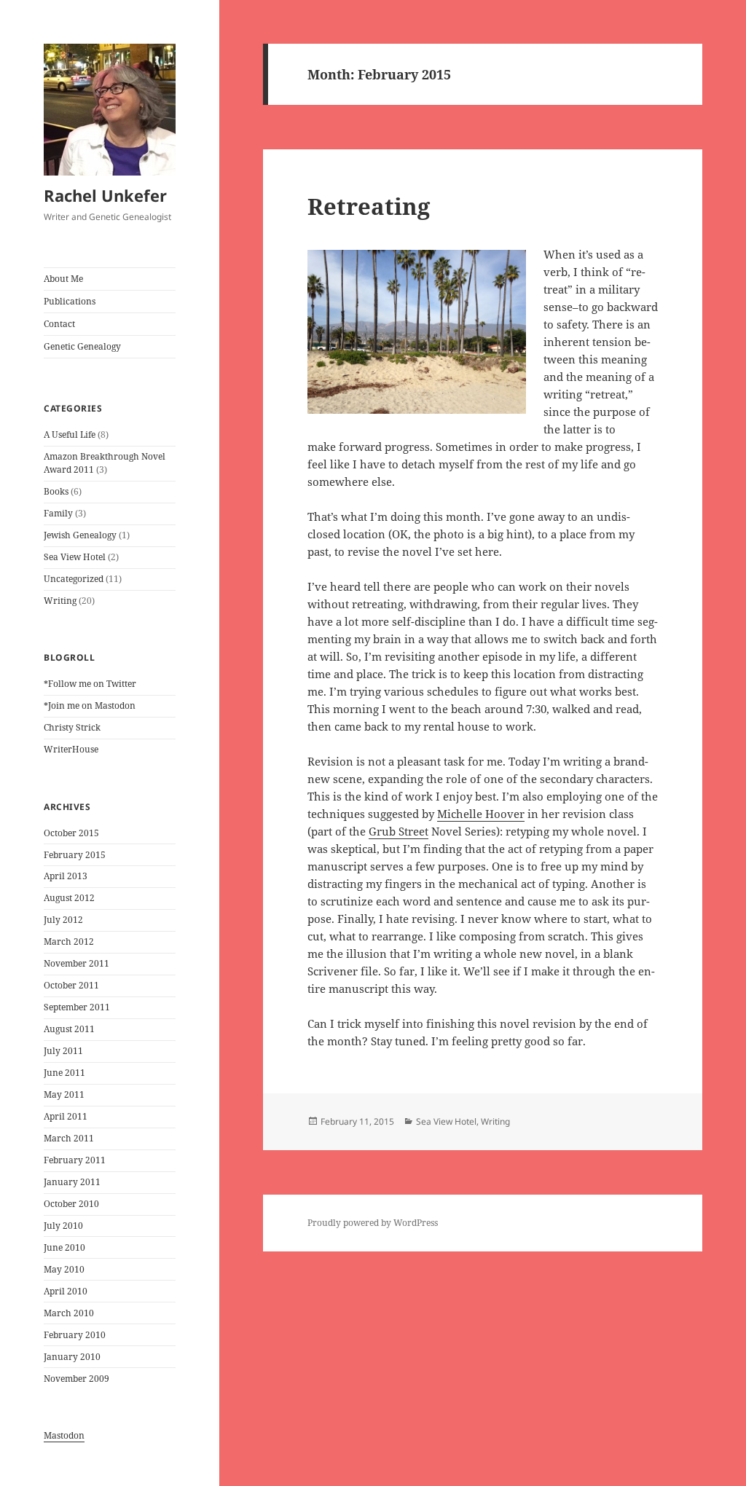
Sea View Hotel (75, 557)
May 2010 (64, 1269)
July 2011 (63, 1051)
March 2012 (69, 941)
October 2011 (71, 985)
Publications (69, 301)
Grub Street (398, 831)
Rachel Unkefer (105, 195)
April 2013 (65, 876)
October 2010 (71, 1204)
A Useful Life (69, 434)
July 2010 (63, 1225)
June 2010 (64, 1247)
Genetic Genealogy (82, 346)
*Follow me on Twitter (90, 683)
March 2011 (69, 1138)
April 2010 (65, 1291)
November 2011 (76, 963)
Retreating (368, 206)
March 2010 (69, 1313)
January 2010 (72, 1357)
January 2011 (72, 1182)
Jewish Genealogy (80, 535)
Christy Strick (72, 727)
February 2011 (75, 1160)
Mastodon (64, 1435)
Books (56, 491)
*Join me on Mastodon (90, 705)
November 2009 (76, 1378)
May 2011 (64, 1094)
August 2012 (69, 898)
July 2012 (63, 919)
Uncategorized (73, 579)
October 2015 (71, 833)
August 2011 (69, 1029)
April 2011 (65, 1116)
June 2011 (64, 1072)
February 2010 (75, 1335)
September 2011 (77, 1007)
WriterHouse (71, 749)
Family (58, 513)
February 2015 (75, 855)
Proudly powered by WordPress (372, 1222)
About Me (63, 278)
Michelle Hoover (481, 813)
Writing (60, 600)
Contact (59, 324)
